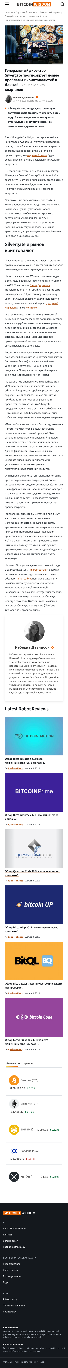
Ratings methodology (14, 1247)
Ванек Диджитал (40, 285)
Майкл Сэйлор (23, 579)
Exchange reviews (12, 1276)
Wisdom (20, 1213)
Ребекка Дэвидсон (32, 647)
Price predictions (11, 1264)
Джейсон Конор (15, 768)
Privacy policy (10, 1299)
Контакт (7, 1234)
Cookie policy (9, 1311)
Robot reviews (10, 1270)
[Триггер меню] (7, 4)
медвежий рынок (37, 155)
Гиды (5, 1282)
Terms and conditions (14, 1305)
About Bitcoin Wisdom (14, 1228)
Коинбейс (31, 308)
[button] (62, 4)
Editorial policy (10, 1241)
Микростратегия (38, 570)
